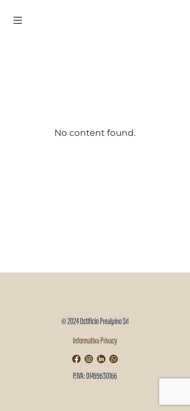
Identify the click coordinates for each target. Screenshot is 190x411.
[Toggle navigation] (17, 19)
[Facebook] (76, 359)
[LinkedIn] (101, 359)
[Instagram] (88, 359)
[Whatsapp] (113, 359)
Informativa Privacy (95, 341)
